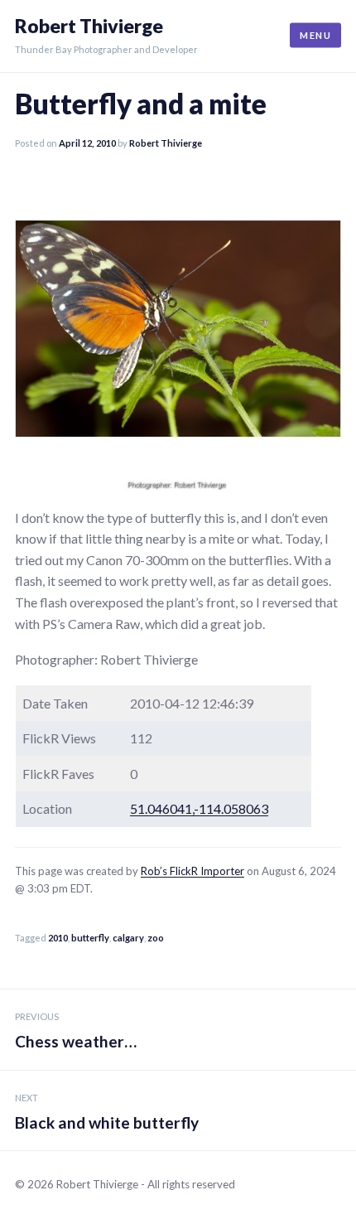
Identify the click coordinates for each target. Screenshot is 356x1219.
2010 (58, 937)
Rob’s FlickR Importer (192, 871)
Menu (315, 35)
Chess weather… (76, 1031)
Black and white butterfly (107, 1112)
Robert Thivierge (89, 26)
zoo (155, 937)
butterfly (90, 937)
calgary (128, 937)
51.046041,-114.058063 (199, 808)
